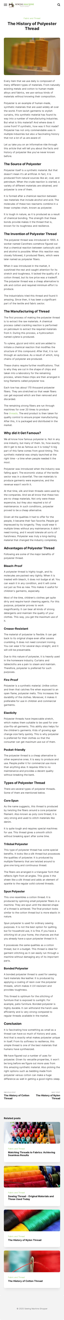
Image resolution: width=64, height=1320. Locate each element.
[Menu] (5, 5)
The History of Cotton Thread (25, 1280)
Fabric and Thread (32, 18)
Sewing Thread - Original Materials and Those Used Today (31, 1198)
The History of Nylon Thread (24, 1240)
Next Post (48, 1095)
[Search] (58, 5)
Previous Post (16, 1095)
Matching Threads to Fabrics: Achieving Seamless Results (31, 1154)
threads (13, 413)
